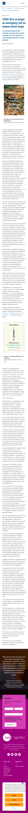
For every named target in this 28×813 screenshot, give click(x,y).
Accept (14, 795)
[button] (22, 783)
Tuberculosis (6, 771)
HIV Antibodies (7, 769)
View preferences (14, 804)
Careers (5, 766)
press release (12, 640)
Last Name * (17, 706)
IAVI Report (9, 8)
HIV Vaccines (7, 768)
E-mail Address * (9, 712)
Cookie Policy (13, 807)
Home (3, 8)
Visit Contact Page (19, 766)
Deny (14, 800)
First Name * (8, 706)
